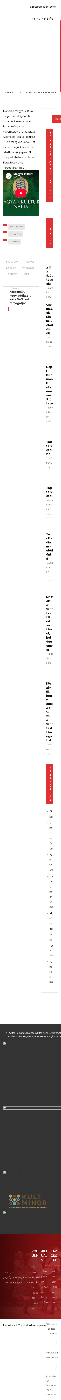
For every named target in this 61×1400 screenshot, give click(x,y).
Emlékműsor (15, 234)
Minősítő (51, 921)
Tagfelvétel (49, 492)
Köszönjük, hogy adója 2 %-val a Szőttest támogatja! (49, 712)
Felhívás (50, 862)
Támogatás (51, 945)
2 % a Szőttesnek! (49, 275)
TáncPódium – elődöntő (49, 546)
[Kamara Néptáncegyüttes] (9, 5)
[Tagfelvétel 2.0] (52, 433)
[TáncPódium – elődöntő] (52, 525)
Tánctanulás (51, 972)
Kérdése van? (54, 1276)
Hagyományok (51, 892)
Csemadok (14, 241)
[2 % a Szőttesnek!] (52, 259)
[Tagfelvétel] (52, 479)
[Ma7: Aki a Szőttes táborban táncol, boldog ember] (52, 588)
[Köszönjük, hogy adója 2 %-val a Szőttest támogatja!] (52, 675)
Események (44, 1276)
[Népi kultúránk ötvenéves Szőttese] (52, 358)
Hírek (45, 1302)
